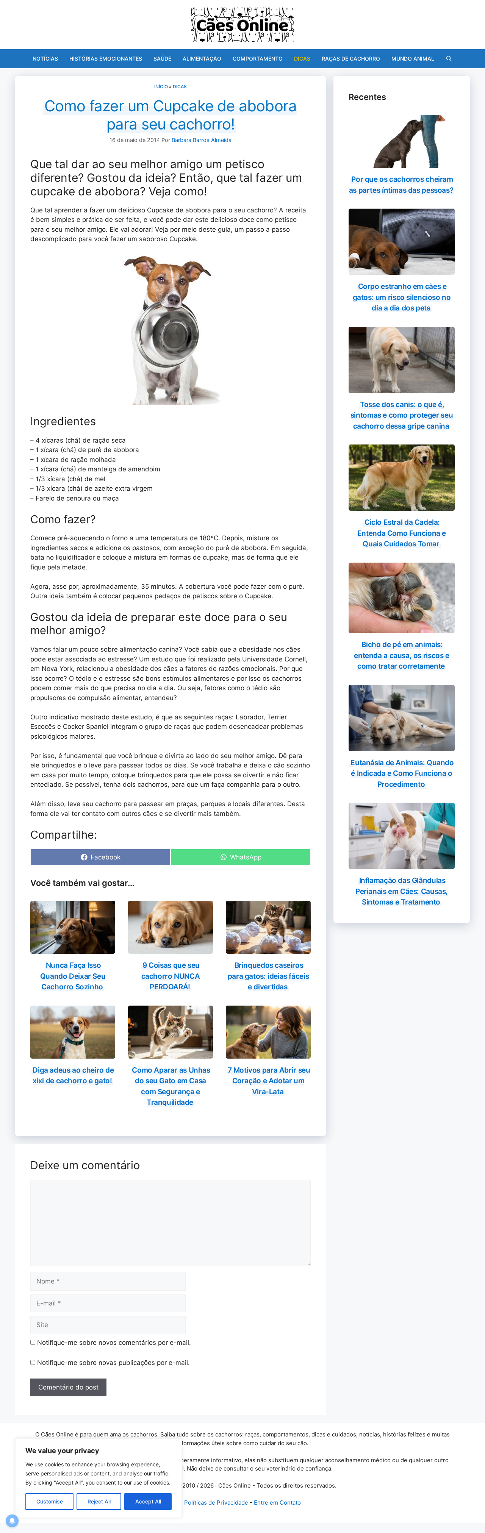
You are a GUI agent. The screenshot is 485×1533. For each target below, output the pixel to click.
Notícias (45, 58)
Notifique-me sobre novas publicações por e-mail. (113, 1362)
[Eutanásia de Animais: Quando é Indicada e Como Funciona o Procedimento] (402, 746)
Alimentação (202, 58)
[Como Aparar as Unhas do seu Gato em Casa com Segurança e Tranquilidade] (170, 1053)
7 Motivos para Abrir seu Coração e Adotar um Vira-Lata (269, 1081)
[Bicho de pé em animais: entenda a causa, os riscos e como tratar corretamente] (402, 628)
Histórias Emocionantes (105, 58)
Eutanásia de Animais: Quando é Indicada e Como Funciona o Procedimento (402, 773)
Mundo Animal (412, 58)
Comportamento (258, 58)
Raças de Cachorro (351, 58)
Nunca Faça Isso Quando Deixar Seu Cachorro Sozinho (73, 976)
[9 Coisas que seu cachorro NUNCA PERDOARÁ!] (170, 949)
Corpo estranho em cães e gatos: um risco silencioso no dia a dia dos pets (402, 297)
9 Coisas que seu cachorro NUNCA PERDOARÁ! (170, 976)
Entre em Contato (277, 1502)
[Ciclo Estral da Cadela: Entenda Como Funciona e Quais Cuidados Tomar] (402, 506)
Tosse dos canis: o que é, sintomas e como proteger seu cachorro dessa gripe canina (401, 415)
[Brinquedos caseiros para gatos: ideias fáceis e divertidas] (268, 949)
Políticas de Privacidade (216, 1502)
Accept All (148, 1501)
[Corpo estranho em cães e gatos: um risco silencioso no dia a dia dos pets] (402, 270)
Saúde (162, 58)
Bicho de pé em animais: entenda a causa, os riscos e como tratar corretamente (401, 655)
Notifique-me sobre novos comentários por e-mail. (114, 1342)
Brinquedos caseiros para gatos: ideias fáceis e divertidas (268, 976)
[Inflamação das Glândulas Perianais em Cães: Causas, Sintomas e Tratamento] (402, 864)
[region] (98, 1478)
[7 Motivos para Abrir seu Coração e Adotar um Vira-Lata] (268, 1053)
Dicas (302, 58)
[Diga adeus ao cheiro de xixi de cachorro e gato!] (72, 1053)
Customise (49, 1501)
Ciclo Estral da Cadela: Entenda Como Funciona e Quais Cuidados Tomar (401, 533)
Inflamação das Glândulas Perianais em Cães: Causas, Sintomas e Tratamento (401, 891)
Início (161, 86)
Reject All (99, 1501)
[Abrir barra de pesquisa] (449, 58)
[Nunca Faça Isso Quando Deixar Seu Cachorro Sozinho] (72, 949)
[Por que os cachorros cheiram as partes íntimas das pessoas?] (402, 163)
